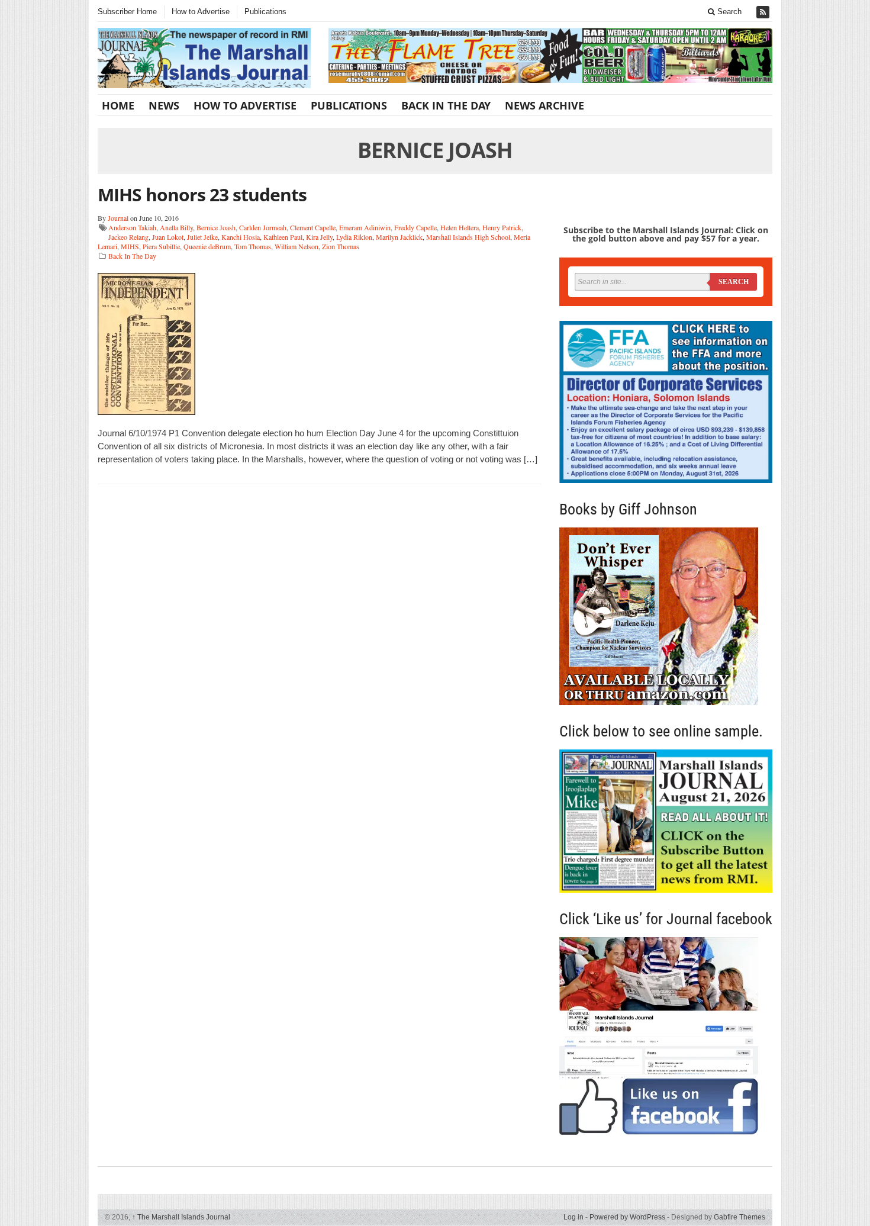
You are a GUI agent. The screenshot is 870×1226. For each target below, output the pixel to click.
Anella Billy (176, 227)
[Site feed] (764, 12)
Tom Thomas (252, 246)
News (164, 105)
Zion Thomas (340, 246)
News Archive (544, 105)
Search (728, 11)
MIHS (130, 246)
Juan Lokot (167, 237)
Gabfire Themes (739, 1217)
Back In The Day (446, 105)
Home (118, 105)
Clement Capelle (313, 227)
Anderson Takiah (132, 227)
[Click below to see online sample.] (665, 820)
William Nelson (296, 246)
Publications (265, 11)
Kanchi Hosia (240, 237)
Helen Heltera (459, 227)
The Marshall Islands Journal (181, 1217)
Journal (118, 218)
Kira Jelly (319, 237)
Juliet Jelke (202, 237)
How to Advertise (201, 11)
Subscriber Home (127, 11)
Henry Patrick (501, 227)
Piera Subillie (161, 246)
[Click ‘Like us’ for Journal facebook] (665, 1036)
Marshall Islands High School (468, 237)
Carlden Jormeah (262, 227)
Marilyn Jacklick (399, 237)
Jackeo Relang (128, 237)
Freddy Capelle (415, 227)
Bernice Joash (216, 227)
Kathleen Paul (282, 237)
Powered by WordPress (627, 1217)
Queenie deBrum (207, 246)
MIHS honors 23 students (202, 194)
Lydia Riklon (354, 237)
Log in (573, 1217)
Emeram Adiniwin (365, 227)
